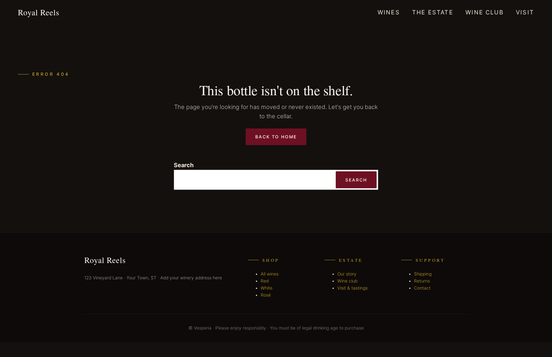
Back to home (276, 136)
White (266, 288)
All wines (270, 273)
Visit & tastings (352, 288)
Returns (422, 280)
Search (184, 164)
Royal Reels (38, 12)
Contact (422, 288)
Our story (346, 273)
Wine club (347, 280)
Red (265, 280)
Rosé (266, 295)
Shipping (423, 273)
